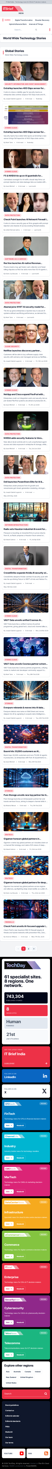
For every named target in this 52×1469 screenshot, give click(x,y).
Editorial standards (12, 1421)
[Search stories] (46, 1394)
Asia (7, 1372)
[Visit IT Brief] (17, 1267)
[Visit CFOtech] (17, 1104)
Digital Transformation (24, 20)
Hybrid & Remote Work (18, 24)
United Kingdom (26, 1377)
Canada (28, 1372)
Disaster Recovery (42, 20)
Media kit (20, 1125)
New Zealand (11, 1377)
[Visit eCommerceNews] (17, 1235)
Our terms (9, 1443)
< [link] (18, 948)
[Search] (36, 29)
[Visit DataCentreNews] (17, 1202)
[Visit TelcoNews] (17, 1333)
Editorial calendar (12, 1416)
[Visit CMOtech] (17, 1169)
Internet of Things (36, 24)
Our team (9, 1437)
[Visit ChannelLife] (17, 1136)
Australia (17, 1372)
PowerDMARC (31, 1466)
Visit (7, 1125)
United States (11, 1383)
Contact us (9, 1410)
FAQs (7, 1427)
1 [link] (23, 949)
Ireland (38, 1372)
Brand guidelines (12, 1405)
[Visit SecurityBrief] (17, 1300)
